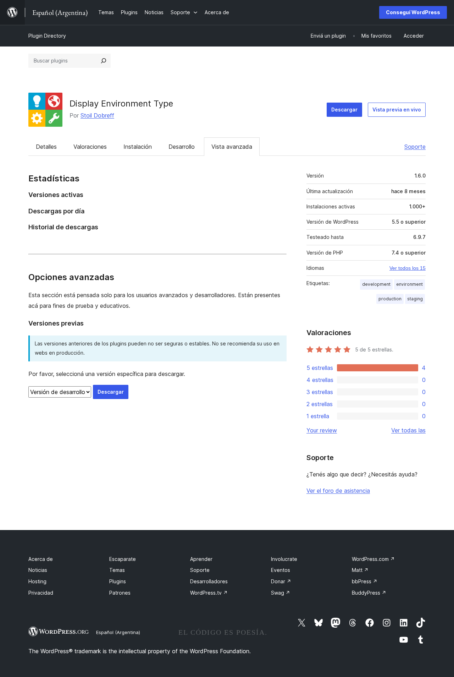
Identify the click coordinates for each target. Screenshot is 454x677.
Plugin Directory (47, 36)
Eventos (280, 570)
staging (415, 298)
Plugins (117, 581)
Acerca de (40, 559)
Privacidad (40, 593)
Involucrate (284, 559)
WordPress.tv (209, 593)
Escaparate (122, 559)
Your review (321, 430)
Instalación (137, 146)
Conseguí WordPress (413, 12)
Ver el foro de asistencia (338, 490)
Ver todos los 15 (407, 268)
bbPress (364, 581)
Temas (117, 570)
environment (409, 284)
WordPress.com (373, 559)
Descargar (344, 110)
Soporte (415, 146)
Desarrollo (181, 146)
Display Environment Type (121, 103)
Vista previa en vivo (396, 110)
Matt (360, 570)
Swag (280, 593)
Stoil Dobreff (97, 115)
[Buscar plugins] (103, 61)
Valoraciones (90, 146)
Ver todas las (408, 430)
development (376, 284)
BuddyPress (369, 593)
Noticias (37, 570)
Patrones (120, 593)
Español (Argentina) (118, 632)
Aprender (201, 559)
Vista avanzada (231, 146)
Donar (281, 581)
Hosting (37, 581)
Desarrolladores (209, 581)
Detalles (46, 146)
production (390, 298)
